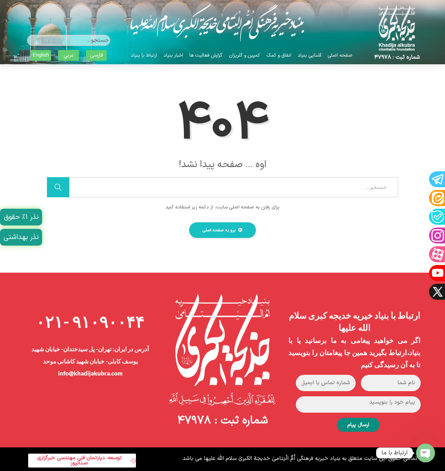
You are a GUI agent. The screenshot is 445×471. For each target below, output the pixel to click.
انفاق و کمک (278, 55)
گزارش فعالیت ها (205, 55)
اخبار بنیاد (173, 55)
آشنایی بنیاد (309, 55)
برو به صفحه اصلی (220, 230)
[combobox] (68, 40)
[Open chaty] (425, 453)
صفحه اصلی (340, 55)
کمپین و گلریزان (244, 55)
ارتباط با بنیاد (144, 55)
